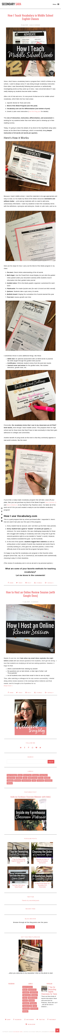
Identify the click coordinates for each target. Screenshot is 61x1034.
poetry (41, 778)
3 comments (34, 602)
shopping (10, 780)
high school (11, 778)
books (20, 775)
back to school (12, 775)
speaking (17, 780)
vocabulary (48, 780)
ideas (25, 778)
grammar (35, 775)
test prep (40, 780)
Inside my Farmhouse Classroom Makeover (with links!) (30, 796)
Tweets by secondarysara (30, 900)
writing (10, 783)
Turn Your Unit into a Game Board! (18, 886)
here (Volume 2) (12, 505)
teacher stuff (26, 780)
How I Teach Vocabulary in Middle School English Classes (30, 17)
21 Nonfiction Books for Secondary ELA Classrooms (42, 885)
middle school (33, 778)
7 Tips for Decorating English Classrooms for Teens (18, 861)
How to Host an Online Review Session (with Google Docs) (30, 594)
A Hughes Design (54, 1031)
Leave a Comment (34, 25)
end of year (27, 775)
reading (47, 778)
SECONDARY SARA (17, 1031)
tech (33, 780)
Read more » (8, 686)
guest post (43, 775)
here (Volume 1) (50, 502)
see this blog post (35, 111)
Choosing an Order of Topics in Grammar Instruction (42, 861)
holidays (18, 778)
